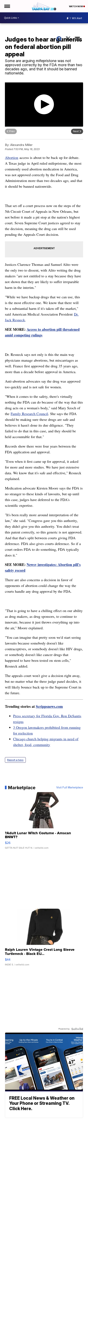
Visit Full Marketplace (69, 787)
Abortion (11, 157)
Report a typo (15, 759)
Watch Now (76, 6)
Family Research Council (29, 413)
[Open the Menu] (7, 6)
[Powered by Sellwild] (77, 1028)
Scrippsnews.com (49, 706)
